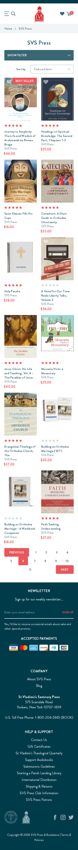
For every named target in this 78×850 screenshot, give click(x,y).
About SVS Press (39, 679)
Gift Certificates (39, 746)
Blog (39, 685)
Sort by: (21, 69)
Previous (16, 552)
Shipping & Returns (39, 786)
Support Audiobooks (39, 759)
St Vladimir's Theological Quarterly (39, 753)
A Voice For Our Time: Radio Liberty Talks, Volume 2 (55, 295)
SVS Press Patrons (39, 799)
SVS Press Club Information (39, 793)
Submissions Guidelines (39, 766)
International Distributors (39, 779)
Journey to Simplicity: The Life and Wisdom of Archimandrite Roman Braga (20, 138)
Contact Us (39, 739)
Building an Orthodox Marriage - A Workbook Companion (19, 528)
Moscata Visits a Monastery (52, 371)
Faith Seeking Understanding (51, 526)
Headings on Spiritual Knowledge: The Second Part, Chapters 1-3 (56, 135)
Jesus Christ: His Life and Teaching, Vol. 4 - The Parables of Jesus (18, 373)
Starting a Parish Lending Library (39, 773)
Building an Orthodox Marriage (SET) (55, 448)
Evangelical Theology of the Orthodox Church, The (20, 450)
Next (65, 569)
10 (67, 561)
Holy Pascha (12, 291)
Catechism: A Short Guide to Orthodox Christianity (54, 217)
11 (30, 569)
